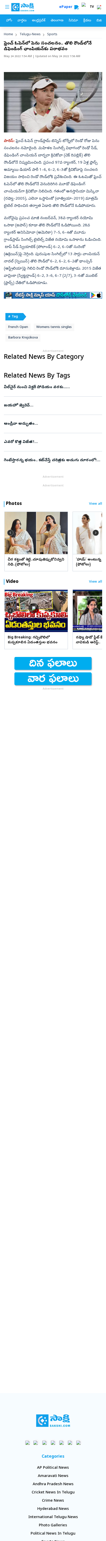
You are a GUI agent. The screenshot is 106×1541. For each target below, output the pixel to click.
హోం (9, 21)
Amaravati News (53, 1476)
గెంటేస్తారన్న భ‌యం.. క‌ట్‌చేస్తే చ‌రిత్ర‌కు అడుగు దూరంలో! (52, 460)
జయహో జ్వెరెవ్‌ (51, 405)
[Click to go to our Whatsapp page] (36, 1442)
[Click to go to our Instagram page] (53, 1442)
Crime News (53, 1500)
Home (8, 34)
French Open (18, 327)
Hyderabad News (53, 1509)
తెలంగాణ (57, 21)
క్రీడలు (87, 21)
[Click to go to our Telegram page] (70, 1442)
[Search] (76, 7)
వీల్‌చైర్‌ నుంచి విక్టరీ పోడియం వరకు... (52, 387)
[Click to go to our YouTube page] (61, 1442)
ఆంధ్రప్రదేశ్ (38, 21)
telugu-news (30, 34)
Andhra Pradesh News (53, 1484)
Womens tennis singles (54, 327)
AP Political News (53, 1468)
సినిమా (73, 21)
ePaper (66, 7)
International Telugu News (53, 1517)
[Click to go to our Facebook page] (27, 1442)
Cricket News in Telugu (53, 1492)
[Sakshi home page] (53, 1421)
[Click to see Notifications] (99, 7)
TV (92, 7)
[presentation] (10, 533)
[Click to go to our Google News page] (78, 1442)
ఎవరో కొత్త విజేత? (48, 442)
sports (52, 34)
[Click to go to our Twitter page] (44, 1442)
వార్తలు (21, 21)
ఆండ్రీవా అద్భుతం (52, 423)
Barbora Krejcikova (23, 338)
